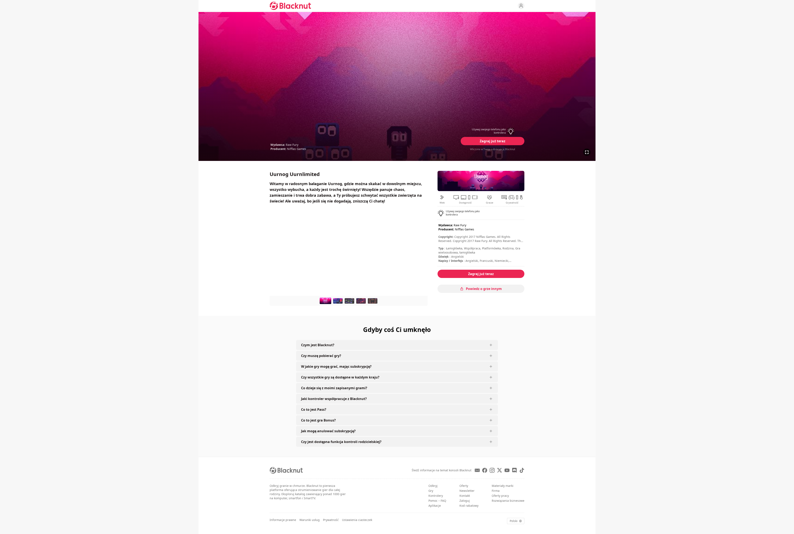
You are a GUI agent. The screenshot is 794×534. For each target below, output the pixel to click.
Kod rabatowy (468, 506)
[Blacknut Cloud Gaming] (290, 6)
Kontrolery (435, 496)
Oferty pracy (500, 496)
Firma (496, 491)
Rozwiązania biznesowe (508, 501)
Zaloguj (464, 501)
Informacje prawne (283, 520)
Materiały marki (502, 486)
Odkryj (433, 486)
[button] (492, 131)
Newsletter (467, 491)
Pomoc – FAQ (437, 501)
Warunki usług (309, 520)
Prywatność (331, 520)
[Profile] (521, 5)
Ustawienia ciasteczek (357, 520)
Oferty (463, 486)
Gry (430, 491)
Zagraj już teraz (492, 141)
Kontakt (464, 496)
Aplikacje (434, 506)
